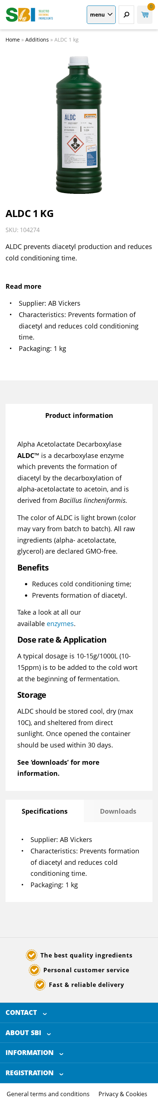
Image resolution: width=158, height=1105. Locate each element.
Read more (24, 286)
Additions (37, 39)
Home (13, 39)
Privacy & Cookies (122, 1094)
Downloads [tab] (118, 811)
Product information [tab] (79, 415)
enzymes (60, 623)
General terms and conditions (48, 1094)
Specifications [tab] (45, 811)
